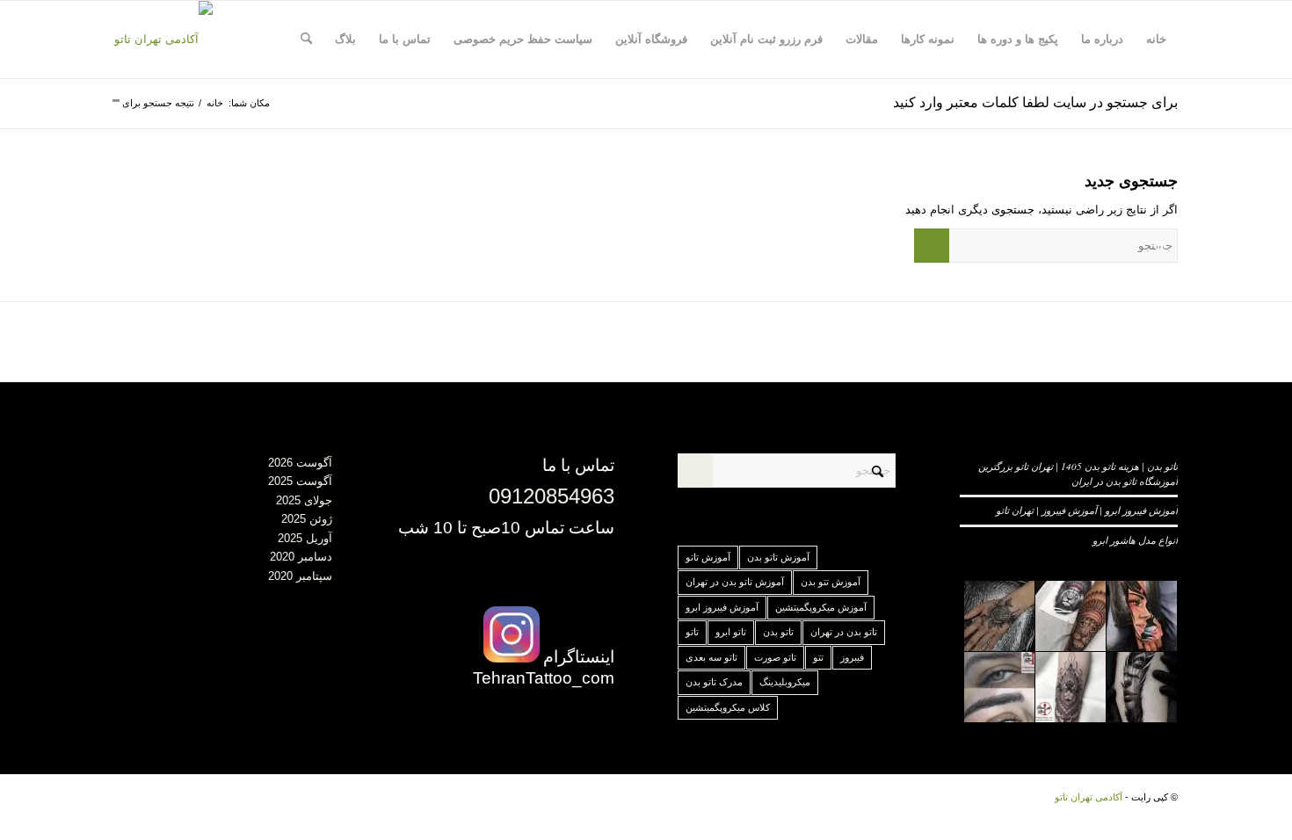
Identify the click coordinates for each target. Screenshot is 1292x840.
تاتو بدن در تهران (843, 631)
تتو (818, 657)
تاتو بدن (778, 631)
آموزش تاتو (708, 557)
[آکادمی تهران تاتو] (163, 39)
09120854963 (551, 496)
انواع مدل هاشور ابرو (1135, 540)
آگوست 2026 (300, 462)
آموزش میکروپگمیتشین (821, 607)
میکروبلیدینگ (784, 682)
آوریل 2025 (305, 538)
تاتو (692, 631)
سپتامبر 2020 (300, 576)
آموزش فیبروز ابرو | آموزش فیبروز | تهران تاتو (1087, 510)
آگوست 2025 (300, 481)
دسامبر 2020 (301, 556)
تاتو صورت (775, 657)
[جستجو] (306, 39)
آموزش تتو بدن (830, 581)
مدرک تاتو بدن (714, 682)
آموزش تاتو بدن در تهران (735, 581)
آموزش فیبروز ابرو (722, 607)
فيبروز (852, 657)
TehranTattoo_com (543, 678)
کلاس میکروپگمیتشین (728, 707)
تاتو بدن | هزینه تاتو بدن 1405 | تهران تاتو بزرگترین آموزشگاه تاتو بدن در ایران (1078, 474)
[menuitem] (1156, 39)
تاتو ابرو (730, 631)
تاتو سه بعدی (711, 657)
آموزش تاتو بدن (778, 557)
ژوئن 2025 (306, 518)
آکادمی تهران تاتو (1088, 797)
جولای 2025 (304, 500)
